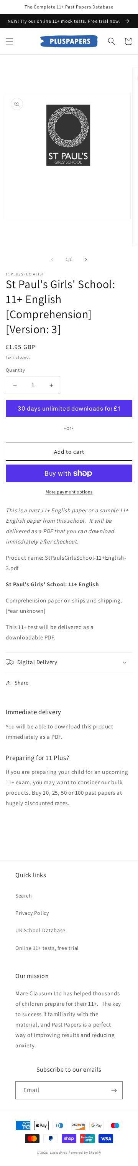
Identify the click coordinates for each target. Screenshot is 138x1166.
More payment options (69, 492)
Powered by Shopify (85, 1152)
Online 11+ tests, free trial (47, 948)
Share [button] (22, 682)
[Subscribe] (113, 1090)
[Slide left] (52, 259)
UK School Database (40, 930)
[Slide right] (85, 259)
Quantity (15, 370)
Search (23, 895)
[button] (9, 41)
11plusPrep (59, 1152)
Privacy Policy (32, 912)
